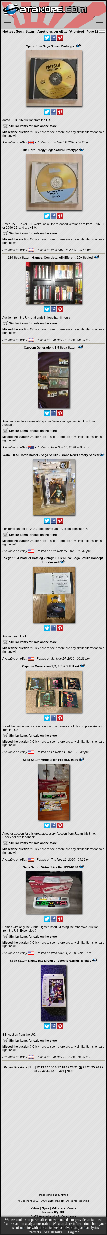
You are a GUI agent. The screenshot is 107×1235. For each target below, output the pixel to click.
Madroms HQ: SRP (53, 1212)
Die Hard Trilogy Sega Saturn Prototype (50, 150)
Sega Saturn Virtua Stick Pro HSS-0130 (50, 760)
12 (38, 1067)
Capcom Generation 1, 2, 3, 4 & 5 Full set (50, 666)
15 (51, 1067)
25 (93, 1067)
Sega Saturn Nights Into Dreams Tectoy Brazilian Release (50, 960)
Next (70, 1071)
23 (84, 1067)
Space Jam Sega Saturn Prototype (50, 46)
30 (44, 1071)
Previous (20, 1067)
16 (55, 1067)
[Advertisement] (53, 1133)
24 (89, 1067)
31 (48, 1071)
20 (72, 1067)
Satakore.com (56, 1200)
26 (97, 1067)
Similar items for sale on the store (32, 126)
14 (46, 1067)
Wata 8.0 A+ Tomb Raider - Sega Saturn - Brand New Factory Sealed (51, 455)
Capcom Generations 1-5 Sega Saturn (50, 347)
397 (61, 1071)
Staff (33, 1216)
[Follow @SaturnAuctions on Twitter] (47, 38)
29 (39, 1071)
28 (35, 1071)
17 (59, 1067)
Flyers (45, 1208)
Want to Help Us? (49, 1216)
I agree (74, 1232)
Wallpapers (58, 1208)
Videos (35, 1208)
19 (67, 1067)
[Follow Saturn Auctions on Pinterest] (60, 38)
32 (52, 1071)
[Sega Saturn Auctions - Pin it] (78, 45)
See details (53, 1232)
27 (101, 1067)
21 (76, 1067)
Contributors (68, 1216)
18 (63, 1067)
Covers (71, 1208)
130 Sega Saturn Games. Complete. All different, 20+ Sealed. (50, 257)
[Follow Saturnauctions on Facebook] (53, 38)
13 (42, 1067)
